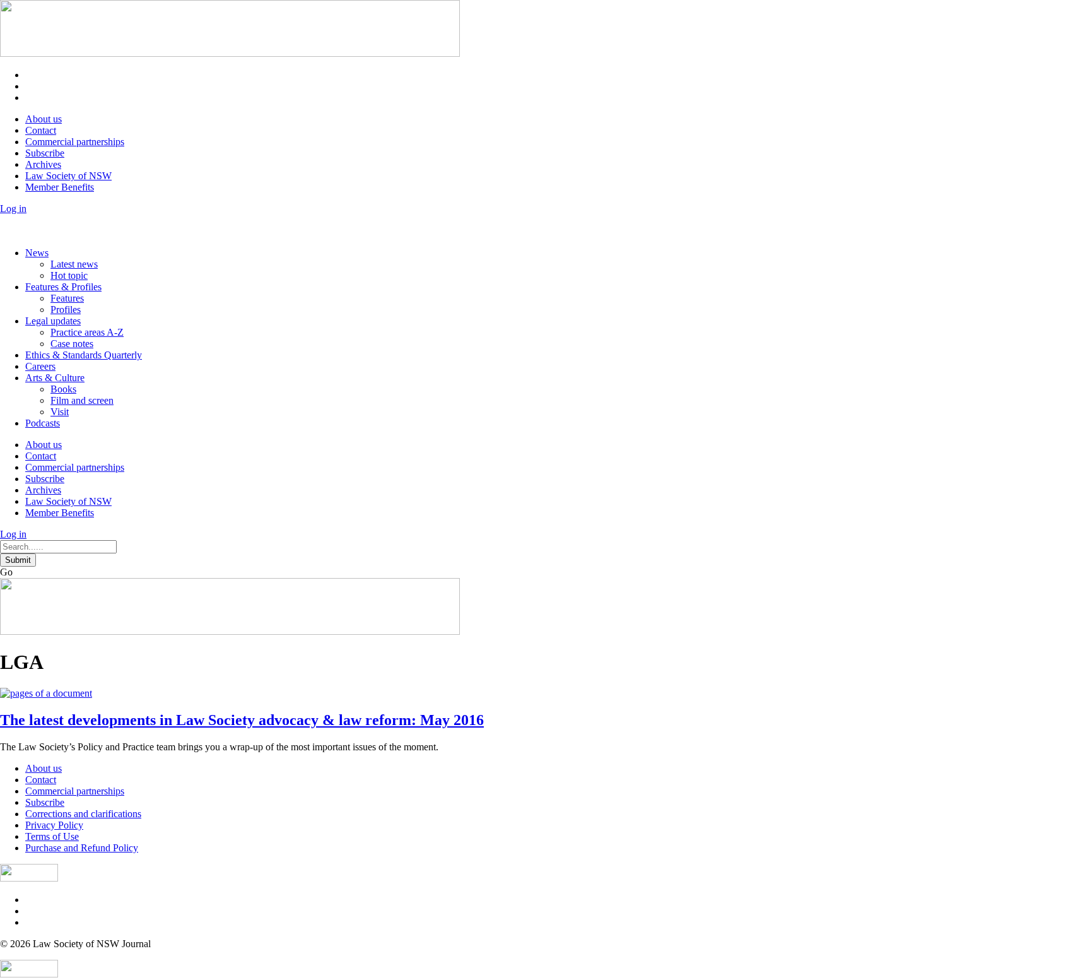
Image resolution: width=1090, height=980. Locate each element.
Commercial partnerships (74, 141)
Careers (40, 366)
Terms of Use (52, 836)
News (37, 252)
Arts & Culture (55, 377)
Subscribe (44, 153)
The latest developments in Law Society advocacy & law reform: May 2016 (242, 720)
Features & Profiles (63, 286)
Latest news (74, 264)
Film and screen (82, 400)
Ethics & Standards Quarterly (83, 355)
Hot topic (69, 275)
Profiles (65, 309)
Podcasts (42, 423)
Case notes (71, 343)
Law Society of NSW (68, 175)
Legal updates (53, 321)
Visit (59, 411)
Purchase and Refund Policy (81, 847)
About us (43, 119)
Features (67, 298)
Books (63, 389)
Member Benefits (59, 187)
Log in (13, 208)
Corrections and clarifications (83, 813)
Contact (40, 130)
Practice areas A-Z (87, 332)
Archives (43, 164)
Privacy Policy (54, 825)
